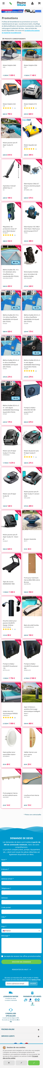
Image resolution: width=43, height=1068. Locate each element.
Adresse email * (7, 879)
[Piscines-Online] (38, 1029)
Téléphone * (6, 888)
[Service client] (38, 1036)
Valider (33, 983)
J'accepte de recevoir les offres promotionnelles (22, 956)
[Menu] (3, 4)
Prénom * (5, 869)
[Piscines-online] (21, 4)
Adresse (4, 898)
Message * (5, 936)
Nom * (4, 860)
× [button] (36, 931)
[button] (11, 4)
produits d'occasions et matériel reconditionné (21, 31)
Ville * (3, 917)
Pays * (3, 926)
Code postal (6, 907)
